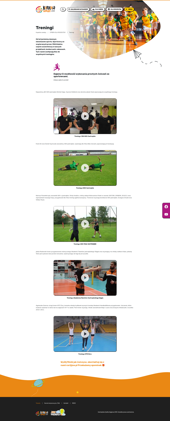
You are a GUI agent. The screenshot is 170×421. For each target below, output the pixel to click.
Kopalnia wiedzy (41, 32)
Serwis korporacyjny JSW (52, 403)
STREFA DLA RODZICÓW (58, 32)
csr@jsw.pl (71, 365)
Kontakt (66, 403)
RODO (74, 403)
